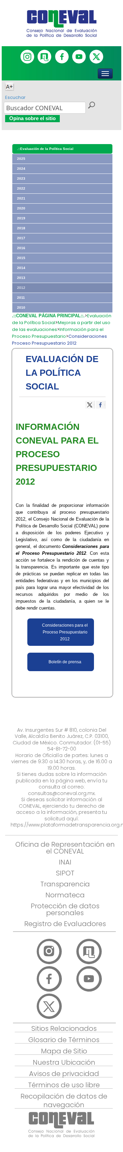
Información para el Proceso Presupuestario (58, 333)
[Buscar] (91, 106)
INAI (65, 862)
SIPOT (65, 873)
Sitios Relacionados (64, 1028)
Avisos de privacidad (64, 1073)
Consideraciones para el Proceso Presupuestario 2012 (65, 632)
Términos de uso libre (64, 1085)
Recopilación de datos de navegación (63, 1100)
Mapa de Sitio (64, 1051)
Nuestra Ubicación (64, 1062)
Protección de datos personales (65, 909)
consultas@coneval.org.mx (61, 793)
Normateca (65, 895)
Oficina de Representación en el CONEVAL (65, 848)
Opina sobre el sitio (32, 118)
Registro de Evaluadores (65, 924)
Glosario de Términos (63, 1040)
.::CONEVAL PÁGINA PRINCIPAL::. (48, 315)
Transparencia (65, 884)
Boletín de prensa (65, 662)
